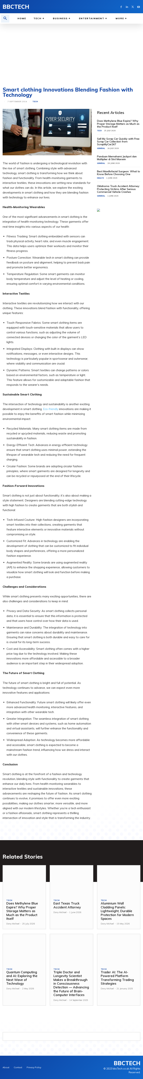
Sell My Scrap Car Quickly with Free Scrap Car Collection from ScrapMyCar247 (118, 141)
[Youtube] (138, 7)
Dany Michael (12, 923)
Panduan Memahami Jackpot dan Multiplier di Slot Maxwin (117, 158)
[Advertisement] (71, 52)
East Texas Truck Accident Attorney (67, 905)
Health (100, 178)
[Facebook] (121, 7)
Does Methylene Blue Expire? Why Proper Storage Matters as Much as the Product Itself (118, 123)
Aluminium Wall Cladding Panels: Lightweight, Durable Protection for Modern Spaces (117, 911)
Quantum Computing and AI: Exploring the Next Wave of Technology (21, 977)
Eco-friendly (51, 409)
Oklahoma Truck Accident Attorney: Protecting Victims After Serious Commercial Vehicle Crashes (118, 189)
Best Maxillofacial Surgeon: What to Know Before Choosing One (118, 173)
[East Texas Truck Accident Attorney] (71, 881)
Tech (35, 102)
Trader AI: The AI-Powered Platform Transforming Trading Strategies (117, 977)
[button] (5, 18)
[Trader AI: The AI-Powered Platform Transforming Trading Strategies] (118, 949)
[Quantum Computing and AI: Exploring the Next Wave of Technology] (24, 949)
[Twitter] (133, 7)
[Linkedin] (127, 7)
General (101, 148)
